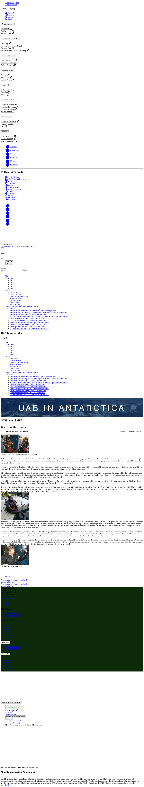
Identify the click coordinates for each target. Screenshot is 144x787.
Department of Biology (13, 614)
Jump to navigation (12, 3)
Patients (5, 131)
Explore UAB (6, 244)
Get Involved (6, 90)
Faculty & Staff (7, 100)
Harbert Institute (7, 124)
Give (7, 629)
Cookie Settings (13, 707)
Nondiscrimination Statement (11, 702)
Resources (5, 77)
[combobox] (11, 270)
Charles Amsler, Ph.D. (18, 294)
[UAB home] (72, 242)
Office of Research (8, 121)
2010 (12, 286)
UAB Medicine (7, 136)
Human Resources (8, 107)
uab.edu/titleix (6, 785)
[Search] (2, 248)
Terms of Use (11, 714)
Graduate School (8, 60)
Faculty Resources (8, 109)
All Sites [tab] (9, 264)
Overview (13, 292)
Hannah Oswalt (15, 300)
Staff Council (6, 111)
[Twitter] (7, 209)
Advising (4, 43)
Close (4, 338)
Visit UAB (5, 29)
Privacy (9, 712)
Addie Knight (15, 304)
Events (4, 94)
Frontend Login (15, 723)
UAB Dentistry (7, 139)
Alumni (4, 85)
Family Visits (6, 80)
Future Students (7, 24)
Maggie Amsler (15, 298)
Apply (7, 625)
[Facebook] (7, 206)
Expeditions (9, 278)
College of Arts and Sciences (25, 246)
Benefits (4, 92)
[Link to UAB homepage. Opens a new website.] (20, 677)
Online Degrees (7, 65)
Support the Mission (12, 616)
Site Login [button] (9, 719)
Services (4, 75)
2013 (12, 284)
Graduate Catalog (8, 63)
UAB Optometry (8, 141)
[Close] (13, 9)
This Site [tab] (9, 261)
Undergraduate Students (10, 39)
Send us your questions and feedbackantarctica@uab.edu (14, 581)
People (7, 290)
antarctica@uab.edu (8, 598)
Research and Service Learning (13, 50)
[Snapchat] (7, 220)
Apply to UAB (7, 31)
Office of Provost (8, 104)
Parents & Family (8, 70)
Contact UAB (11, 710)
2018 (12, 282)
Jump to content (11, 5)
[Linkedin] (7, 224)
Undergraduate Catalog (10, 46)
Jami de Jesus (14, 302)
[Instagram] (7, 213)
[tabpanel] (72, 269)
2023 (12, 280)
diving (7, 576)
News (7, 631)
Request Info (6, 33)
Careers (8, 635)
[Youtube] (7, 217)
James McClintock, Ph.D (19, 296)
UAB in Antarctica (8, 246)
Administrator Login (17, 721)
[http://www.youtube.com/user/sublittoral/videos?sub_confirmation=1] (6, 604)
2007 (12, 288)
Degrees (8, 627)
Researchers (6, 117)
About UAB (5, 654)
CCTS (4, 126)
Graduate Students (8, 56)
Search (3, 268)
